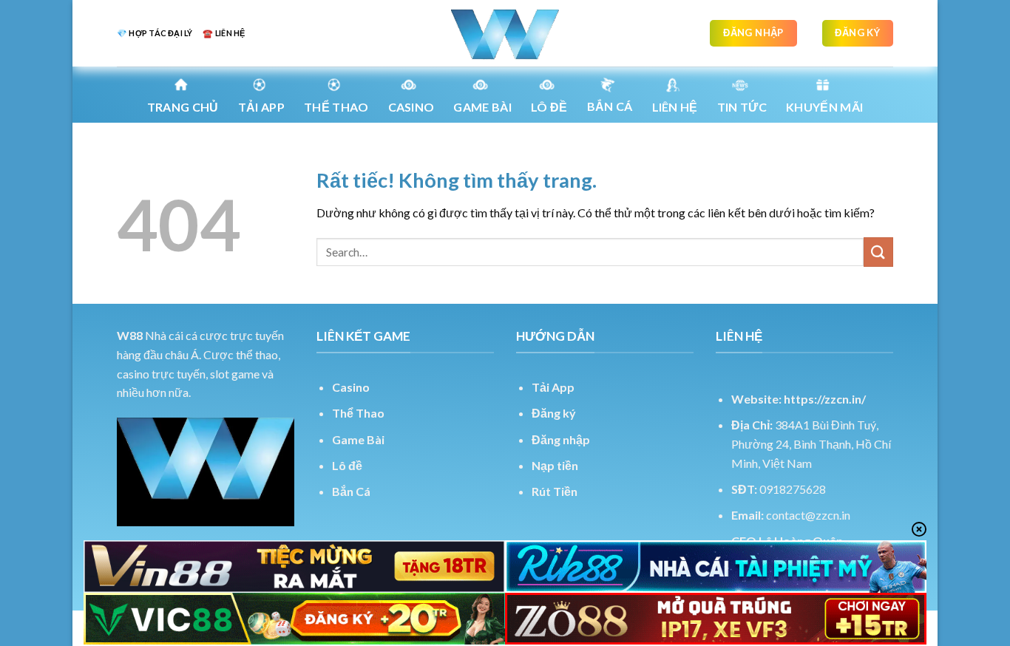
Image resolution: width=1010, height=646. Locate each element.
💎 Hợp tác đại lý (154, 33)
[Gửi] (878, 251)
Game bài (482, 107)
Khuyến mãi (824, 107)
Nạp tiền (555, 465)
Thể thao (336, 107)
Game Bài (358, 439)
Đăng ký (554, 413)
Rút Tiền (554, 491)
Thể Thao (358, 413)
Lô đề (347, 465)
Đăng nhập (561, 439)
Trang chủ (183, 107)
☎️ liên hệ (224, 33)
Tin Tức (742, 107)
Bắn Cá (610, 106)
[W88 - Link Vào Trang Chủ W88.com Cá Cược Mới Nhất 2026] (505, 33)
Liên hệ (675, 107)
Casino (411, 107)
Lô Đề (549, 107)
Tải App (261, 107)
